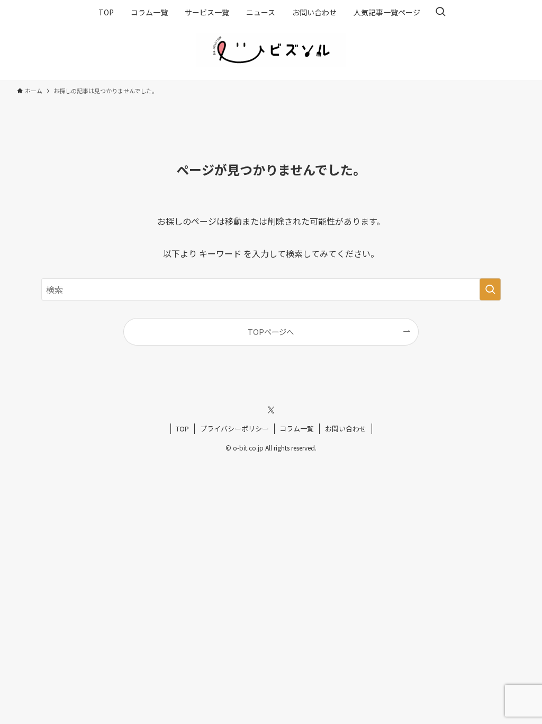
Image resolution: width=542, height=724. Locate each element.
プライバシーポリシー (234, 428)
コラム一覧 (296, 428)
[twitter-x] (271, 410)
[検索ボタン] (440, 12)
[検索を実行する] (490, 289)
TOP (182, 428)
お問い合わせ (345, 428)
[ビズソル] (271, 50)
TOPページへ (271, 331)
